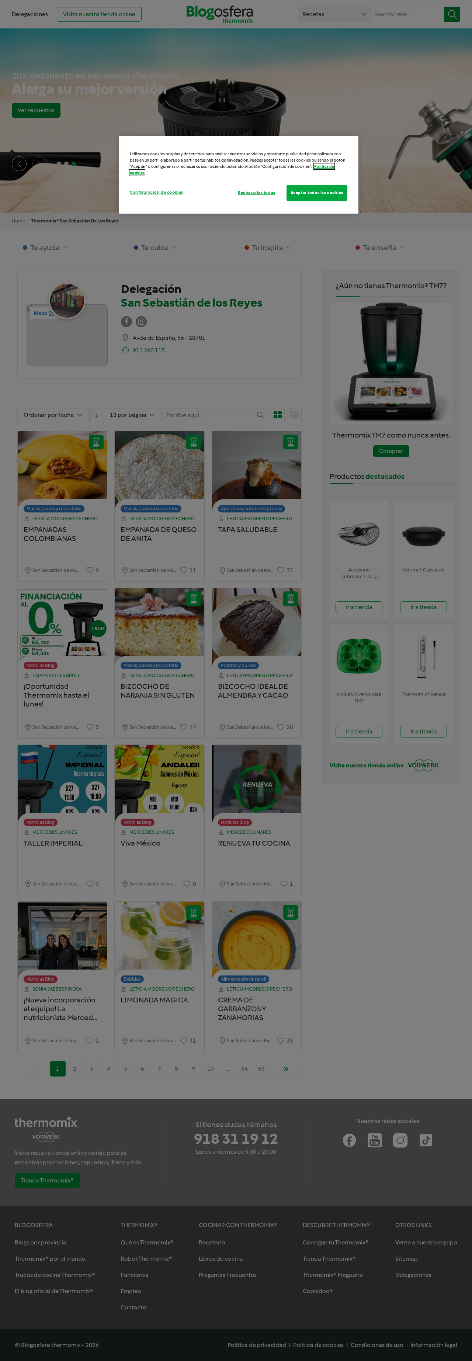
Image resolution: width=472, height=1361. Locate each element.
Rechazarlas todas (256, 192)
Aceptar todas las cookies (317, 192)
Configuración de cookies (156, 192)
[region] (238, 175)
